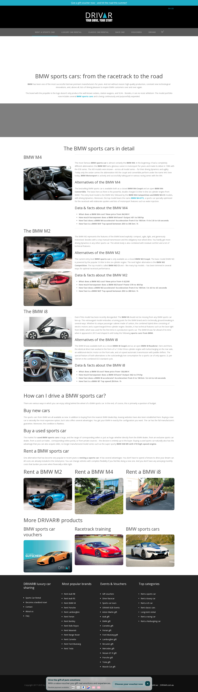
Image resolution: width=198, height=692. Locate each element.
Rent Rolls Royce (71, 625)
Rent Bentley (69, 621)
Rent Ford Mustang (72, 644)
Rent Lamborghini (71, 612)
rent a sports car (45, 32)
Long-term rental (148, 612)
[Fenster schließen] (147, 683)
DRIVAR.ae (153, 685)
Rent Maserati (70, 630)
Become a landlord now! (36, 602)
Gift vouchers (108, 594)
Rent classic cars (148, 607)
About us (29, 611)
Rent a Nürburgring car (151, 621)
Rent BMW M (70, 603)
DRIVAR (152, 32)
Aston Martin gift (109, 612)
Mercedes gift (108, 648)
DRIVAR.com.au (167, 685)
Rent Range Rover (72, 634)
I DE (172, 8)
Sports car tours (109, 603)
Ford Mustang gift (110, 634)
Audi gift (106, 616)
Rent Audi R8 (69, 594)
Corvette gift (107, 625)
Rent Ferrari (69, 616)
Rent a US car (147, 603)
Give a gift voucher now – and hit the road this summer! (99, 2)
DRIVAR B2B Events (111, 607)
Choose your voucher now (129, 684)
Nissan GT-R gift (109, 653)
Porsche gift (107, 657)
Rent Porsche (70, 607)
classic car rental (98, 32)
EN (169, 8)
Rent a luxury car (148, 598)
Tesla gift (106, 662)
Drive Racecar (108, 598)
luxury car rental (71, 32)
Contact (29, 607)
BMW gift (106, 621)
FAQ (27, 616)
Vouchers (136, 32)
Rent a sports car (148, 594)
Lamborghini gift (109, 639)
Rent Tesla (68, 648)
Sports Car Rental (33, 598)
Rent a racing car (148, 616)
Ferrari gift (106, 630)
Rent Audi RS (69, 598)
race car (120, 32)
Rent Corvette (70, 639)
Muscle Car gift (108, 666)
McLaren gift (107, 644)
